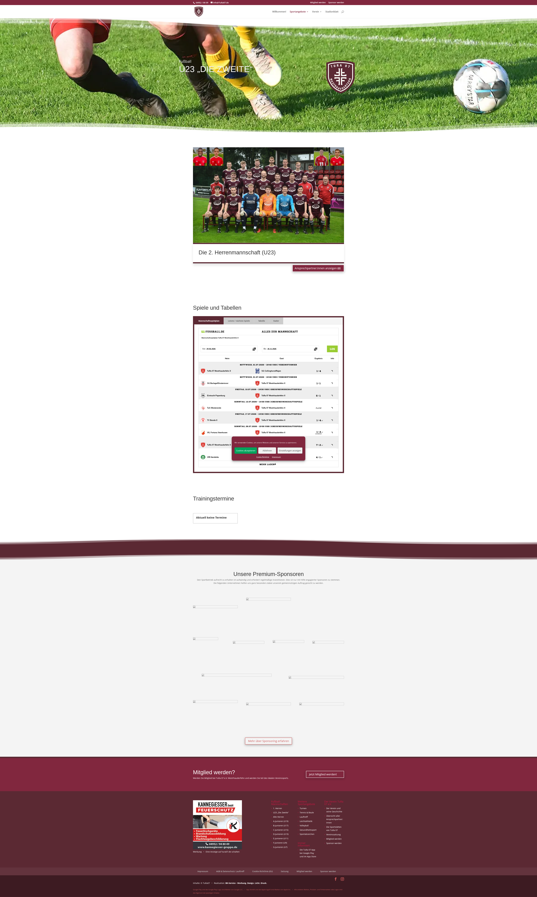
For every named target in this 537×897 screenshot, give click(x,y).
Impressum (276, 457)
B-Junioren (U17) (280, 825)
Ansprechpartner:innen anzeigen (316, 268)
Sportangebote (298, 12)
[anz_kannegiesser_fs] (217, 848)
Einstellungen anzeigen (290, 450)
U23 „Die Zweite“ (281, 812)
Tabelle (261, 320)
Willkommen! (279, 12)
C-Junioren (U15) (280, 830)
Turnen (303, 808)
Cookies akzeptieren (245, 450)
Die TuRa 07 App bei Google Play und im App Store (308, 853)
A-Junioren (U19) (280, 821)
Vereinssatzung (333, 834)
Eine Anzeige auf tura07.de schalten (223, 851)
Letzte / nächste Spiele (239, 320)
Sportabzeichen (307, 834)
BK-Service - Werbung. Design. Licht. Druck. (246, 883)
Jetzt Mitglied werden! (323, 774)
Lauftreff (304, 817)
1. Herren (277, 808)
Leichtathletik (306, 821)
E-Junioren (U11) (280, 838)
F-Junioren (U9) (280, 842)
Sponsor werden (336, 3)
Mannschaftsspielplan (208, 320)
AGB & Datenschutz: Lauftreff (230, 871)
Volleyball (304, 825)
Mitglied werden (318, 3)
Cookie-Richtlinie (262, 457)
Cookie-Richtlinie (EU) (262, 871)
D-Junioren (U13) (280, 834)
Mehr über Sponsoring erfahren (268, 741)
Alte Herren (278, 817)
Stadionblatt (331, 12)
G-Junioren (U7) (280, 847)
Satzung (284, 871)
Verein (315, 12)
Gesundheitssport (308, 830)
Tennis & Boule (307, 812)
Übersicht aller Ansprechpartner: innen (334, 819)
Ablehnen (267, 450)
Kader (276, 320)
